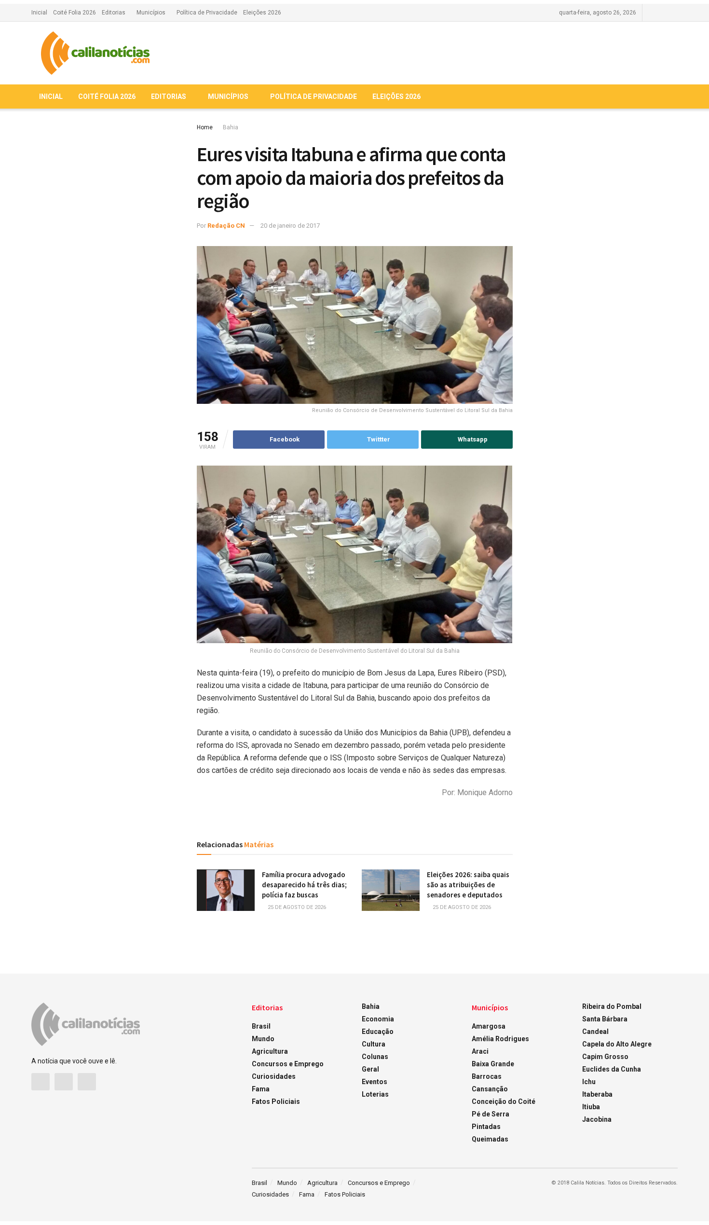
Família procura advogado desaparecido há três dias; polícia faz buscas (304, 884)
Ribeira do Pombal (611, 1006)
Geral (370, 1069)
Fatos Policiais (276, 1101)
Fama (261, 1089)
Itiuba (591, 1107)
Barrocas (487, 1076)
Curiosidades (274, 1076)
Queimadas (490, 1139)
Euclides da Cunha (611, 1069)
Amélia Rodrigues (500, 1039)
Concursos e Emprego (288, 1064)
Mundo (263, 1039)
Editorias (113, 12)
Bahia (230, 127)
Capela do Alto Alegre (617, 1044)
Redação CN (226, 225)
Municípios (150, 12)
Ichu (589, 1082)
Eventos (374, 1082)
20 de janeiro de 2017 (290, 225)
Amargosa (488, 1026)
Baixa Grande (493, 1064)
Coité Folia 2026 (74, 12)
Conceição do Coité (503, 1101)
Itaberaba (597, 1094)
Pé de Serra (490, 1114)
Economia (378, 1019)
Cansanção (490, 1089)
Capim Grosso (605, 1056)
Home (205, 127)
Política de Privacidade (207, 12)
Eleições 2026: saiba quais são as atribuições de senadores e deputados (468, 884)
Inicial (39, 12)
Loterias (375, 1094)
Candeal (595, 1031)
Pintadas (486, 1126)
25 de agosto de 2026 (296, 907)
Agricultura (270, 1051)
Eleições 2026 (262, 12)
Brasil (261, 1026)
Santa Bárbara (604, 1019)
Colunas (375, 1056)
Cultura (373, 1044)
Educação (378, 1031)
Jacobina (597, 1119)
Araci (480, 1051)
